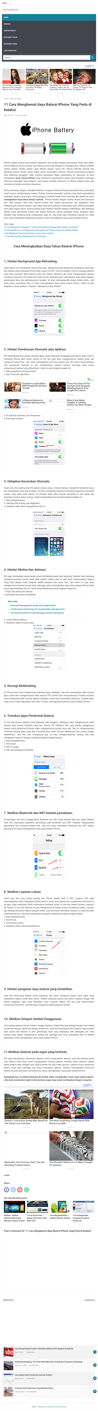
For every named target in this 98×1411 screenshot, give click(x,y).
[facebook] (6, 1189)
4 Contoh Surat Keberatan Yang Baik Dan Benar (34, 1388)
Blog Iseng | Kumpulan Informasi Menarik (52, 1407)
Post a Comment (21, 115)
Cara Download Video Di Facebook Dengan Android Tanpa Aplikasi (37, 613)
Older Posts (90, 1300)
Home (6, 17)
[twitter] (13, 1189)
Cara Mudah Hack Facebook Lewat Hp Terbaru (33, 1375)
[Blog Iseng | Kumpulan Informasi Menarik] (11, 10)
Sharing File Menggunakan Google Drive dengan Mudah (33, 605)
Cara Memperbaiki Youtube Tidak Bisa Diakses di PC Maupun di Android (44, 1349)
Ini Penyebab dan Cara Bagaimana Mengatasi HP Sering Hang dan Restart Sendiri (41, 230)
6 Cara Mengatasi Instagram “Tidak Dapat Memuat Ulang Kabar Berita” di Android (41, 227)
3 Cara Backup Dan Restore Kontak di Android (25, 236)
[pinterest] (19, 1189)
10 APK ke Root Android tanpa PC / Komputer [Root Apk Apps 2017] (37, 609)
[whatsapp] (26, 1189)
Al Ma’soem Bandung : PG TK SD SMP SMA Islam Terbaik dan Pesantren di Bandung (48, 1362)
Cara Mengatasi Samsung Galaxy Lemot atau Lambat (28, 233)
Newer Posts (8, 1300)
